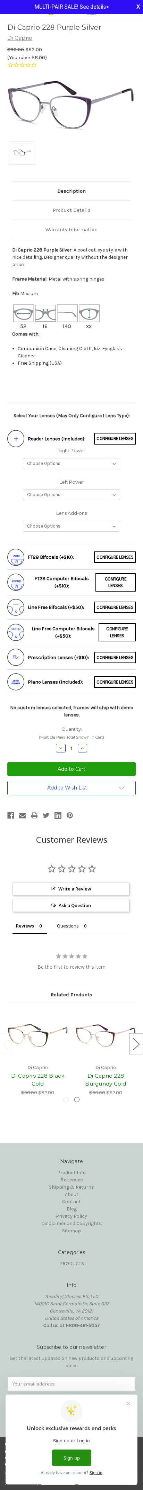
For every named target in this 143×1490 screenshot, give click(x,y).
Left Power (71, 482)
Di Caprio (19, 38)
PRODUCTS (71, 1264)
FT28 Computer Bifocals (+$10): (61, 582)
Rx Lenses (71, 1180)
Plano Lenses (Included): (55, 682)
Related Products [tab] (71, 994)
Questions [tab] (68, 926)
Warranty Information (71, 229)
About (71, 1194)
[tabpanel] (38, 1054)
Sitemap (71, 1231)
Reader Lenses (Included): (56, 439)
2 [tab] (76, 1099)
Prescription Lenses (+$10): (58, 657)
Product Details (72, 210)
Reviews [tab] (25, 926)
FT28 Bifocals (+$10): (51, 557)
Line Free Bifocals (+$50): (56, 607)
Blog (72, 1209)
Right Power (71, 450)
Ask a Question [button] (75, 905)
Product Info (71, 1173)
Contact (71, 1202)
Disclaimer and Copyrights (71, 1223)
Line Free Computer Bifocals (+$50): (63, 632)
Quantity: (71, 733)
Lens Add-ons (71, 513)
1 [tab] (66, 1099)
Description (71, 191)
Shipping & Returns (71, 1187)
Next (136, 1043)
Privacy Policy (71, 1216)
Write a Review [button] (74, 889)
